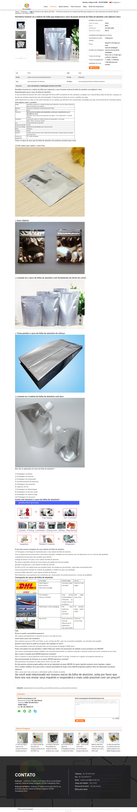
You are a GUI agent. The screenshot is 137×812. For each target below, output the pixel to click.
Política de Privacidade (25, 809)
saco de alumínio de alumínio (68, 688)
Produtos (53, 6)
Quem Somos (63, 6)
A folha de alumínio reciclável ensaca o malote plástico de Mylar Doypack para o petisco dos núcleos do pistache (114, 750)
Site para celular (82, 789)
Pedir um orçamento (96, 6)
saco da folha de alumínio (51, 688)
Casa (46, 6)
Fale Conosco (76, 6)
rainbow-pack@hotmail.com (90, 780)
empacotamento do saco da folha (33, 688)
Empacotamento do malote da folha (41, 11)
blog (85, 6)
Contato (95, 68)
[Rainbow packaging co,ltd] (27, 6)
